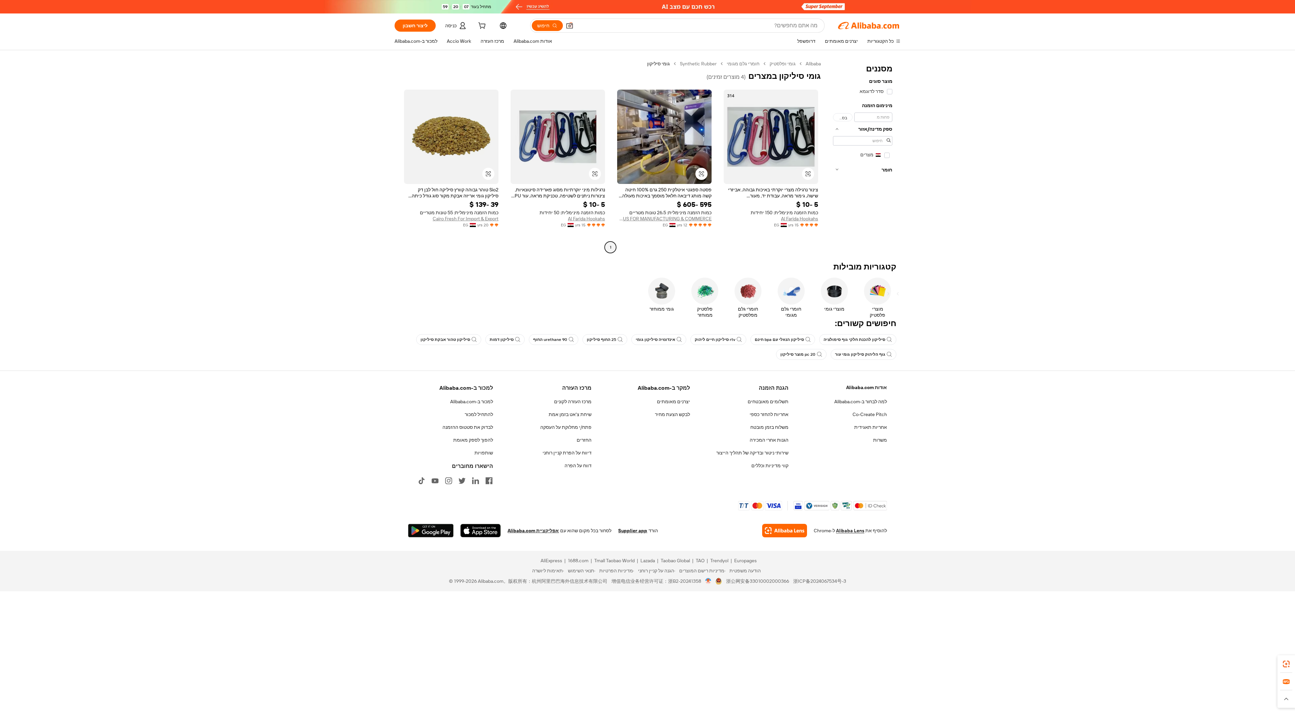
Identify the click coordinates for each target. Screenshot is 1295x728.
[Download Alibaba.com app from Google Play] (431, 530)
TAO (700, 560)
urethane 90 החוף (550, 339)
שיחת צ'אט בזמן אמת (570, 414)
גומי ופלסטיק (783, 63)
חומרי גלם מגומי (743, 63)
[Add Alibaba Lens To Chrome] (784, 530)
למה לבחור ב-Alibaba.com (860, 401)
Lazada (647, 560)
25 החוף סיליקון (601, 339)
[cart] (481, 26)
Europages (745, 560)
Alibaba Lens (850, 530)
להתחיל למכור (479, 414)
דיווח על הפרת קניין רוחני (567, 452)
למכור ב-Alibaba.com (471, 401)
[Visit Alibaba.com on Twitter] (462, 481)
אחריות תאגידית (870, 427)
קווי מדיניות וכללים (769, 465)
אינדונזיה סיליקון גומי (655, 339)
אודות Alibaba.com (866, 387)
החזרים (584, 440)
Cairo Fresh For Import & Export (465, 218)
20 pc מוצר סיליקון (797, 354)
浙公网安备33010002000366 (757, 581)
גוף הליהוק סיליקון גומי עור (860, 354)
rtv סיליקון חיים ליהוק (715, 339)
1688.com (578, 560)
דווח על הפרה (578, 465)
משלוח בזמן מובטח (769, 427)
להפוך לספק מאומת (473, 440)
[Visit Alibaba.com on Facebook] (489, 481)
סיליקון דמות (502, 339)
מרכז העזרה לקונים (573, 401)
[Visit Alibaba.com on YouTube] (435, 481)
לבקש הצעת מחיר (672, 414)
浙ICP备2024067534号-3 (819, 581)
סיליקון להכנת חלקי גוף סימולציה (854, 339)
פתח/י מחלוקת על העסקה (566, 427)
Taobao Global (675, 560)
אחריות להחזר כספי (769, 414)
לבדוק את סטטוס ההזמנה (467, 427)
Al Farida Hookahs (799, 218)
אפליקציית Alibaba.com (533, 530)
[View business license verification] (708, 581)
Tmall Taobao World (614, 560)
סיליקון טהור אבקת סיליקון (445, 339)
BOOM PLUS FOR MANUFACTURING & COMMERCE (664, 218)
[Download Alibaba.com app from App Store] (480, 530)
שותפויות (483, 452)
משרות (880, 440)
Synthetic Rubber (698, 63)
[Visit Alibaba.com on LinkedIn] (475, 481)
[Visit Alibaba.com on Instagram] (448, 481)
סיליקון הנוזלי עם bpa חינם (779, 339)
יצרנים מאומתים (673, 401)
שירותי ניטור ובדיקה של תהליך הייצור (752, 452)
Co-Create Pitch (870, 414)
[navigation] (862, 156)
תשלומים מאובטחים (768, 401)
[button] (570, 26)
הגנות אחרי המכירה (769, 440)
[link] (1286, 664)
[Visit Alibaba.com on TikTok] (422, 481)
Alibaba (813, 63)
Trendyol (719, 560)
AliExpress (551, 560)
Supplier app (632, 530)
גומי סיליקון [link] (658, 63)
